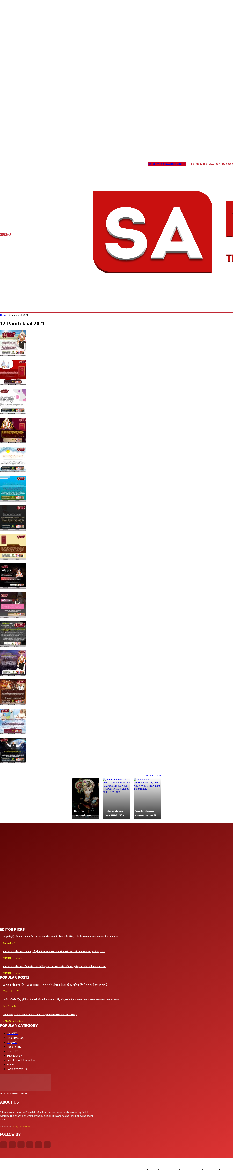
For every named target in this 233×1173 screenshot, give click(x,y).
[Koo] (15, 164)
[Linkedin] (22, 164)
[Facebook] (3, 1144)
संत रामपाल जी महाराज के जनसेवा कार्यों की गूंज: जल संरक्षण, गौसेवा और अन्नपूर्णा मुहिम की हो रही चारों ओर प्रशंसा (54, 967)
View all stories (153, 775)
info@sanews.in (21, 1126)
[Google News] (64, 164)
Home (3, 315)
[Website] (50, 164)
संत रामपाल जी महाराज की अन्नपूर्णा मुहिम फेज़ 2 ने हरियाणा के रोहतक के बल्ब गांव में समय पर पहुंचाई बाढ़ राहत (54, 952)
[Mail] (29, 164)
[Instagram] (8, 164)
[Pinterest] (36, 164)
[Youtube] (57, 164)
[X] (43, 164)
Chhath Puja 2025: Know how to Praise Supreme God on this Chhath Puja (40, 1015)
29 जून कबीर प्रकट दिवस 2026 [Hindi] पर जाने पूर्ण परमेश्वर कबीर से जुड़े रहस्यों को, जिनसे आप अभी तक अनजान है (55, 985)
